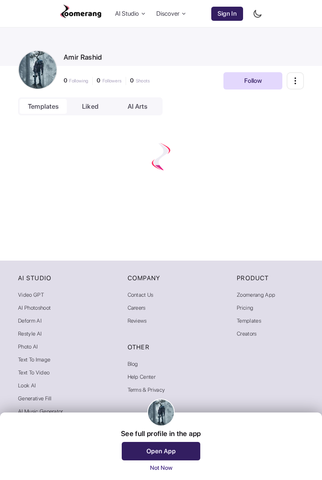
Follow (253, 80)
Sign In (227, 13)
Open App (161, 451)
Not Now (161, 467)
